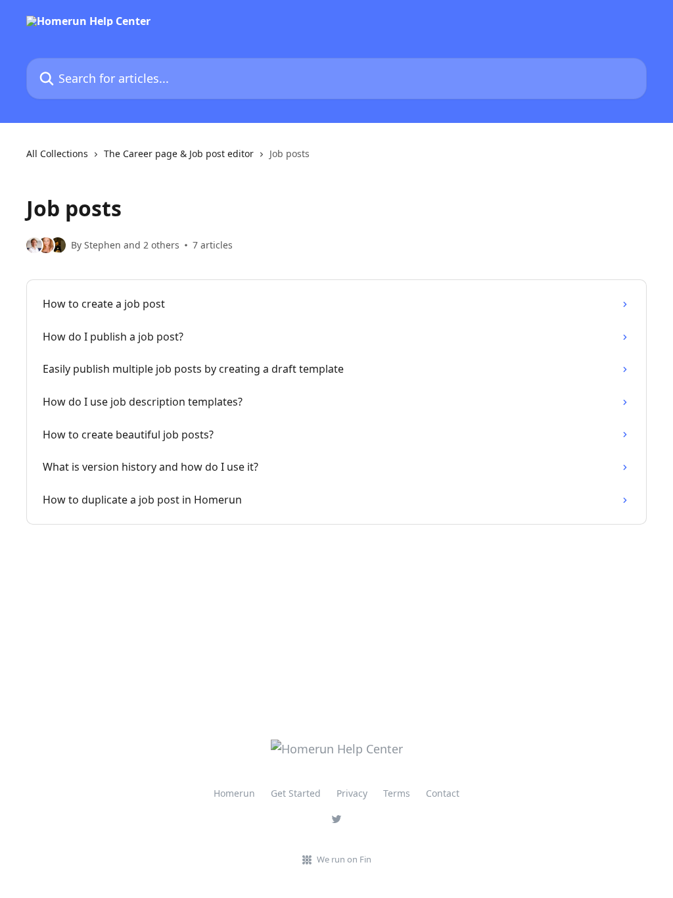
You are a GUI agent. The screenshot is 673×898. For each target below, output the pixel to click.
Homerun (234, 793)
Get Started (296, 793)
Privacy (351, 793)
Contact (442, 793)
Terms (396, 793)
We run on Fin (344, 859)
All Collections (57, 153)
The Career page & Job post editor (179, 153)
